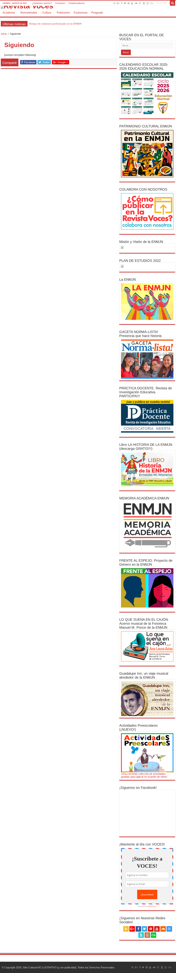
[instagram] (140, 3)
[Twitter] (125, 3)
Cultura (46, 12)
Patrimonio (63, 12)
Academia (9, 12)
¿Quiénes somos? (42, 3)
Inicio (4, 33)
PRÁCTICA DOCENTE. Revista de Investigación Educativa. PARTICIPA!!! (145, 392)
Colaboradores (77, 3)
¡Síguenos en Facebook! (138, 787)
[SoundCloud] (136, 3)
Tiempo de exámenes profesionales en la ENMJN (55, 23)
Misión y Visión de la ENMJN (141, 242)
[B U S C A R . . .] (172, 3)
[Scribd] (144, 3)
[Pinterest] (128, 3)
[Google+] (118, 3)
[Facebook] (122, 3)
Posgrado (97, 12)
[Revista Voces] (88, 7)
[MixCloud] (151, 3)
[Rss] (114, 3)
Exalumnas (80, 12)
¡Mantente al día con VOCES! (142, 844)
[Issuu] (147, 3)
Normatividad (28, 12)
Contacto (60, 3)
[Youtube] (132, 3)
